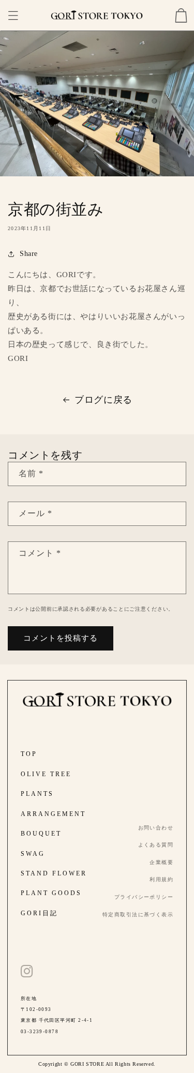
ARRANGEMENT (53, 814)
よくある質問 (156, 845)
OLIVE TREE (46, 774)
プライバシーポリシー (143, 897)
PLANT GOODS (51, 893)
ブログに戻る (103, 400)
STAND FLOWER (54, 873)
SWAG (33, 854)
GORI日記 (39, 913)
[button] (13, 15)
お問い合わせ (156, 827)
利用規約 (161, 879)
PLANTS (37, 794)
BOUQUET (41, 833)
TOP (29, 754)
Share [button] (29, 254)
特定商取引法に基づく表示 (137, 914)
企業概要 (161, 862)
